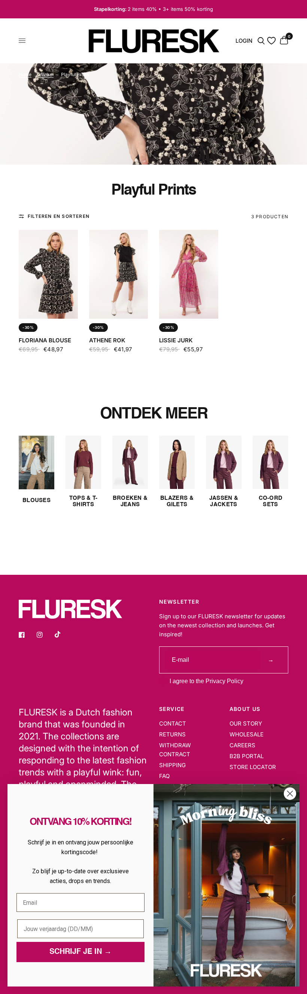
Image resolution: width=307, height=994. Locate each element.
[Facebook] (27, 635)
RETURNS (172, 734)
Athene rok (107, 340)
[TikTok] (63, 634)
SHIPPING (172, 765)
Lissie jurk (176, 340)
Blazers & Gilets (177, 501)
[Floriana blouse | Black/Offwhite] (48, 274)
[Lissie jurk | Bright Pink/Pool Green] (188, 274)
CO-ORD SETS (271, 501)
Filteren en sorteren (58, 216)
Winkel (46, 74)
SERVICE (172, 709)
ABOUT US (245, 709)
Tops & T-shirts (83, 501)
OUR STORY (246, 723)
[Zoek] (261, 40)
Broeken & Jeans (130, 501)
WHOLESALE (247, 734)
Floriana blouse (45, 340)
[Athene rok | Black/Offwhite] (118, 274)
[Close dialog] (290, 793)
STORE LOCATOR (253, 767)
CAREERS (242, 745)
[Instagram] (45, 635)
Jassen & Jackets (223, 501)
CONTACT (172, 723)
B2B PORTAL (247, 756)
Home (25, 74)
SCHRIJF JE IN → (80, 952)
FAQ (164, 776)
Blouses (36, 500)
